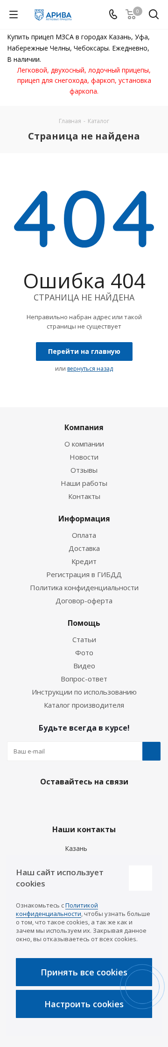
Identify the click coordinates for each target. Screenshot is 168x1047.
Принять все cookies (84, 972)
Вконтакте (58, 803)
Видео (84, 665)
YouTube (105, 803)
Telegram (81, 803)
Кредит (84, 561)
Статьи (84, 639)
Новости (84, 456)
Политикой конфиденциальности (57, 909)
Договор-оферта (84, 600)
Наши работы (84, 483)
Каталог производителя (84, 705)
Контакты (84, 496)
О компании (84, 443)
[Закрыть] (140, 878)
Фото (84, 652)
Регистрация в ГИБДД (84, 574)
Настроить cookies (84, 1004)
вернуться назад (90, 369)
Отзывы (84, 470)
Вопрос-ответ (84, 678)
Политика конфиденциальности (84, 587)
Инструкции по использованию (84, 691)
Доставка (84, 548)
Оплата (84, 535)
